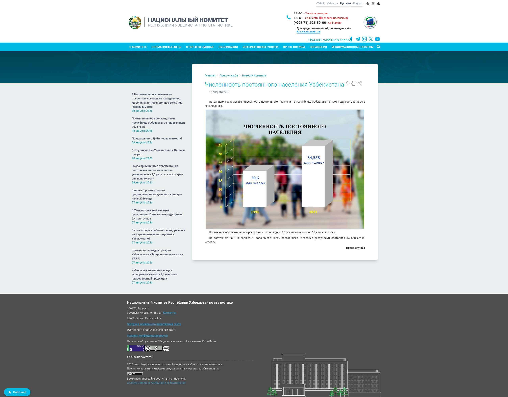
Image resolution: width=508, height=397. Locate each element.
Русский (345, 3)
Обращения (318, 47)
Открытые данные (200, 47)
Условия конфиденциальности (147, 335)
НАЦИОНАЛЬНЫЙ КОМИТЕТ (188, 20)
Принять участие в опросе (329, 40)
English (357, 3)
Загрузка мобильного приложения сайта (154, 324)
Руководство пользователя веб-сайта (151, 329)
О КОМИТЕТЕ (138, 47)
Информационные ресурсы (352, 47)
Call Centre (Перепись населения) (326, 18)
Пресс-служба (294, 47)
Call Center (335, 22)
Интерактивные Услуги (260, 47)
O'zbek (320, 3)
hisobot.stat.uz (308, 32)
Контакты (169, 312)
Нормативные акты (166, 47)
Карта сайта (153, 318)
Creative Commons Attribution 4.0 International (156, 382)
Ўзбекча (332, 3)
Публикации (228, 47)
